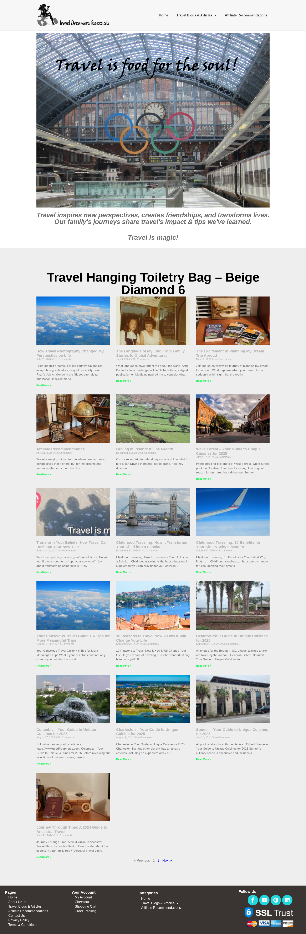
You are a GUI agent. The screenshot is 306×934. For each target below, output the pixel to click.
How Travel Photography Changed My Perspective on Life (70, 353)
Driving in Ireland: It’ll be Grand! (144, 449)
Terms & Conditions (22, 925)
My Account (83, 897)
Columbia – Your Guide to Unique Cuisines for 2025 (66, 732)
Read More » (43, 385)
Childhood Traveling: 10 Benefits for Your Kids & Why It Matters (228, 544)
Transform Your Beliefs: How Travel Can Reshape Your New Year (72, 544)
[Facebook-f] (253, 900)
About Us (15, 902)
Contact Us (16, 915)
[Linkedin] (287, 900)
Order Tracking (86, 911)
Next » (167, 860)
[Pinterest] (276, 900)
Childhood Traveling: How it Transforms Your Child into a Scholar (151, 544)
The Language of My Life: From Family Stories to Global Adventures (150, 353)
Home (163, 15)
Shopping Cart (85, 906)
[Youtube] (264, 900)
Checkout (82, 902)
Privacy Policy (18, 920)
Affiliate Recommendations (246, 15)
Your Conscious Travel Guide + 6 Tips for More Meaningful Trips (73, 638)
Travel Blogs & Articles (194, 15)
